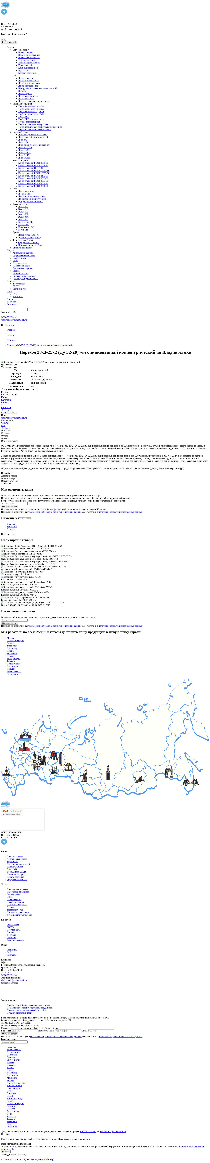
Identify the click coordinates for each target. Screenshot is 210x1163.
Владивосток (13, 674)
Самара (10, 643)
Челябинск (12, 653)
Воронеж (11, 1057)
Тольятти (11, 1116)
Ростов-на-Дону (14, 1098)
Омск (9, 1090)
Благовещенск (14, 671)
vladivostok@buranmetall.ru (14, 320)
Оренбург (11, 1093)
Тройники (12, 526)
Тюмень (11, 661)
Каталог (5, 397)
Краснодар (12, 648)
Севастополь (13, 1111)
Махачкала (12, 1078)
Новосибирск (13, 663)
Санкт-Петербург (15, 640)
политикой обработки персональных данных (120, 512)
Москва (10, 638)
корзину (49, 1159)
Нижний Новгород (16, 1083)
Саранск (11, 1106)
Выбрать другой (9, 42)
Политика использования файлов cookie (26, 1010)
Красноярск (12, 666)
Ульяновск (12, 645)
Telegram (5, 428)
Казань (10, 651)
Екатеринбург (13, 658)
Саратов (11, 1108)
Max (3, 425)
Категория (6, 400)
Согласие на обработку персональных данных (29, 1007)
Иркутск (11, 669)
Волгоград (12, 1054)
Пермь (10, 656)
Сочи (9, 1114)
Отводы (11, 529)
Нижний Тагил (14, 1085)
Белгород (11, 1047)
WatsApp (5, 423)
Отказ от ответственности (19, 1013)
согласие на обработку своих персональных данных (56, 512)
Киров (10, 1070)
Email (84, 1030)
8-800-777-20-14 (9, 317)
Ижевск (10, 1062)
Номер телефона (46, 1030)
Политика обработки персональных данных (28, 1005)
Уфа (9, 1124)
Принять (5, 1152)
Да (3, 39)
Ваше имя (6, 1030)
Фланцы (11, 524)
